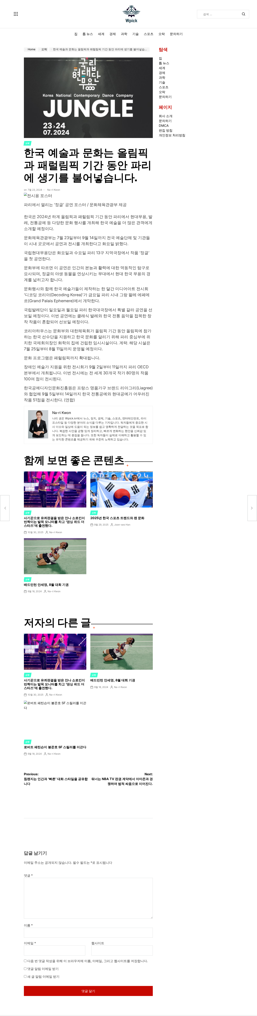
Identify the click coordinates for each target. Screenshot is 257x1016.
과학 (124, 34)
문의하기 (176, 34)
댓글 (28, 875)
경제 (112, 34)
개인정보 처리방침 (172, 135)
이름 (28, 925)
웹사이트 (97, 943)
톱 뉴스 (88, 34)
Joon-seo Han (122, 524)
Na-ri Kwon (53, 189)
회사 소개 (165, 116)
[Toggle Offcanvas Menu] (16, 14)
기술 (135, 34)
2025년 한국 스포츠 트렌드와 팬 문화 (117, 518)
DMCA (164, 126)
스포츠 (148, 34)
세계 (101, 34)
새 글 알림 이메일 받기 (43, 977)
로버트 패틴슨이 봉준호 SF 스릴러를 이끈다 (55, 747)
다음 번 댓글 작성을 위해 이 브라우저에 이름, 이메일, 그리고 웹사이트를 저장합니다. (87, 961)
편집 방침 (165, 130)
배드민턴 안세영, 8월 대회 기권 (46, 585)
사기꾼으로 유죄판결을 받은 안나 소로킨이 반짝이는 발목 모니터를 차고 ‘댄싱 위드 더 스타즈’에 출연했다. (54, 522)
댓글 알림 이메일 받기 (43, 969)
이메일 (30, 943)
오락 (161, 34)
